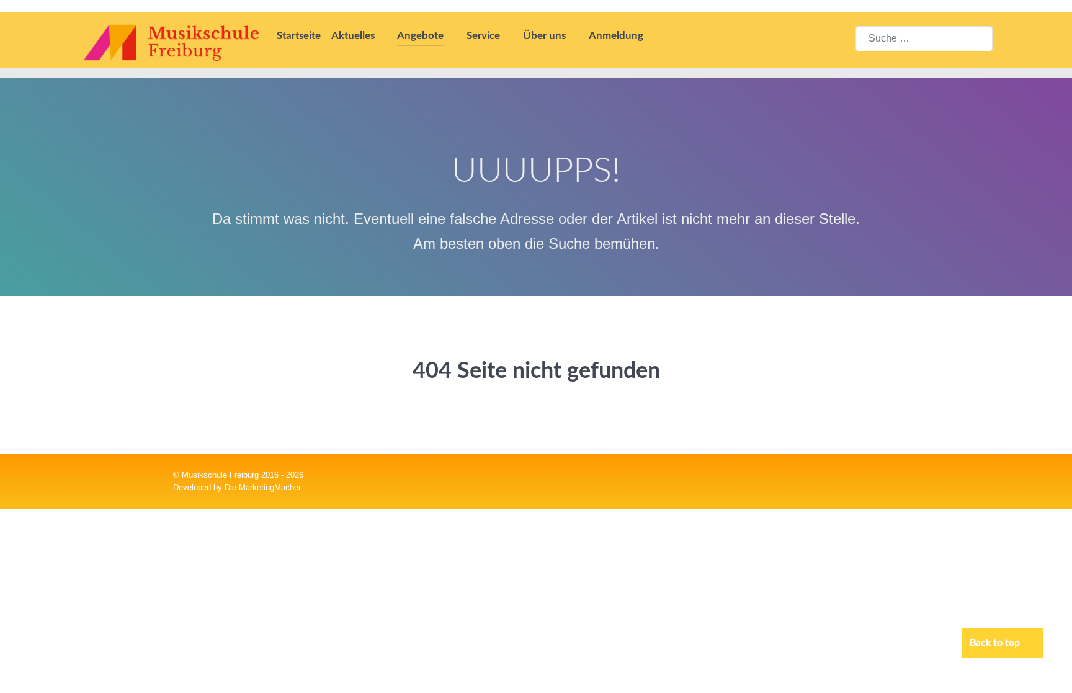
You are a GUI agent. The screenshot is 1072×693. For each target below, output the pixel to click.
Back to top (996, 643)
